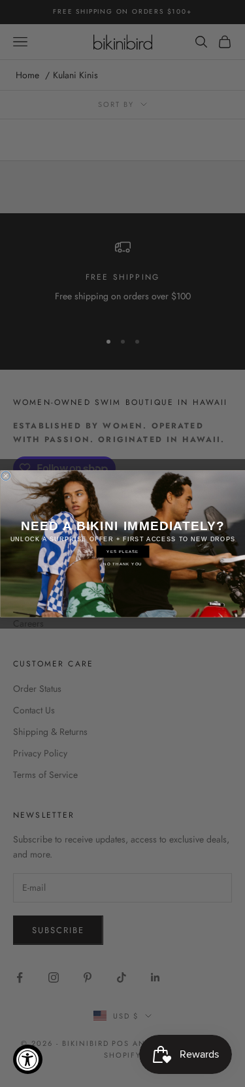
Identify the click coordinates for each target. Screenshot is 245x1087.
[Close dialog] (5, 476)
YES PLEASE (122, 551)
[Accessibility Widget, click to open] (27, 1059)
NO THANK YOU (122, 563)
